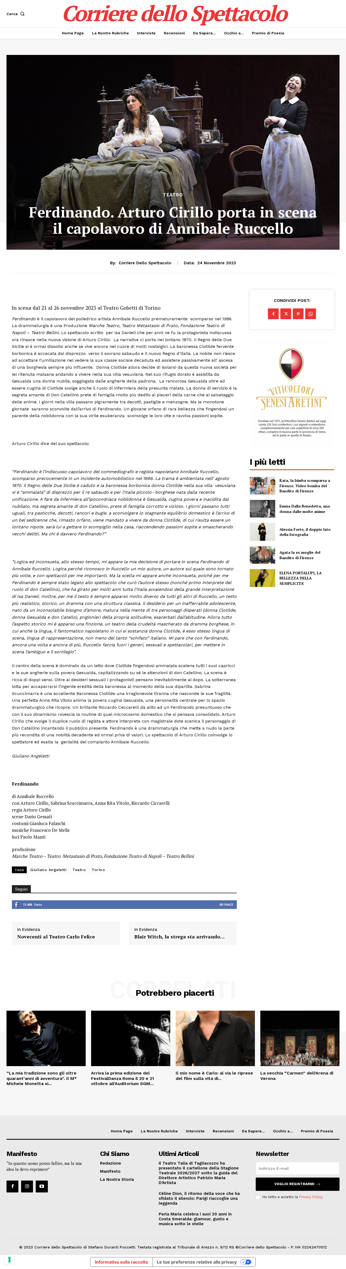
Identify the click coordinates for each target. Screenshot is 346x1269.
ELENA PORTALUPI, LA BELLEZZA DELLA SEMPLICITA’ (301, 578)
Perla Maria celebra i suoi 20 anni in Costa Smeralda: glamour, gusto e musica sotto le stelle (195, 1219)
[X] (285, 313)
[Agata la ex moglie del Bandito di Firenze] (262, 555)
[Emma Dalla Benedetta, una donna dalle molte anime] (262, 509)
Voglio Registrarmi (294, 1184)
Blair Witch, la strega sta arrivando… (179, 937)
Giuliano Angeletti (48, 870)
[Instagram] (27, 1186)
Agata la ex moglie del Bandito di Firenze (300, 555)
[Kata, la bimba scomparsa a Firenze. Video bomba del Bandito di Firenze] (262, 486)
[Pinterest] (298, 313)
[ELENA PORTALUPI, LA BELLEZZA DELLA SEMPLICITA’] (262, 578)
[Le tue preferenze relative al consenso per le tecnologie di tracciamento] (9, 1259)
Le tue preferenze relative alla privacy (197, 1262)
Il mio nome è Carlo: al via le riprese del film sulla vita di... (214, 1075)
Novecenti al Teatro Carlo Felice (56, 937)
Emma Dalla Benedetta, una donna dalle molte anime (305, 508)
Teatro (173, 195)
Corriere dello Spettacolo (145, 263)
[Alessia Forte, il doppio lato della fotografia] (262, 531)
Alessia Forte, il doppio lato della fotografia (305, 532)
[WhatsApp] (310, 313)
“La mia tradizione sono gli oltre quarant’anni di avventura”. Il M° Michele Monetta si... (41, 1078)
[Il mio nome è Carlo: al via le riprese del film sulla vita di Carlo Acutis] (215, 1038)
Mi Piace (226, 904)
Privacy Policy (310, 1197)
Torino (98, 870)
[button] (16, 13)
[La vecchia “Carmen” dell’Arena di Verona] (300, 1038)
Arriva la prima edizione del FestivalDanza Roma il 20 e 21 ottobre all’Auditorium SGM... (122, 1078)
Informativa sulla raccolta (121, 1262)
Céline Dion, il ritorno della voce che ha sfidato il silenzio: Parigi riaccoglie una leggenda (199, 1198)
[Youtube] (42, 1186)
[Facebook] (273, 313)
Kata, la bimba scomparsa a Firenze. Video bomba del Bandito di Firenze (305, 485)
